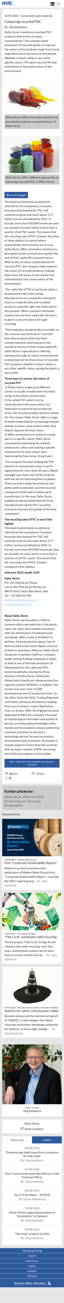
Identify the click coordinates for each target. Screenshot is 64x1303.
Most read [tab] (17, 1140)
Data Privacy (32, 1260)
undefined (6, 773)
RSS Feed (32, 1276)
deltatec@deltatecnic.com (20, 600)
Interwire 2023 (34, 797)
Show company (34, 1129)
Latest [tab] (47, 1140)
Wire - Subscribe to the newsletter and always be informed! (32, 763)
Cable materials (16, 801)
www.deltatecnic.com (18, 604)
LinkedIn (32, 1270)
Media (32, 1265)
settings (10, 778)
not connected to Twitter (33, 773)
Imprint (32, 1255)
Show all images (16, 195)
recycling (35, 801)
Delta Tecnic (14, 797)
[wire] (8, 3)
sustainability (14, 805)
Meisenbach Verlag (32, 1250)
